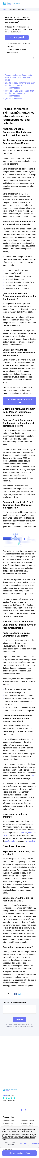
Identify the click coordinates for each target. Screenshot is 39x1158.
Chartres (23, 833)
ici (21, 759)
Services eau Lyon (8, 1123)
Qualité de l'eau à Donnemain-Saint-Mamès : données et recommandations (20, 85)
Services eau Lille (8, 1126)
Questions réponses (13, 99)
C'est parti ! (18, 37)
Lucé (5, 835)
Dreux (30, 833)
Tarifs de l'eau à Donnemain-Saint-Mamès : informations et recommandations (20, 93)
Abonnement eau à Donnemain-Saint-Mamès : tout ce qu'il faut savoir (18, 77)
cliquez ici (30, 1026)
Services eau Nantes (27, 1126)
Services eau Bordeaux (27, 1120)
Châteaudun (10, 841)
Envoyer (19, 1019)
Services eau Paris (8, 1120)
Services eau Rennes (27, 1123)
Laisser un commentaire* (14, 1003)
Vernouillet (30, 841)
